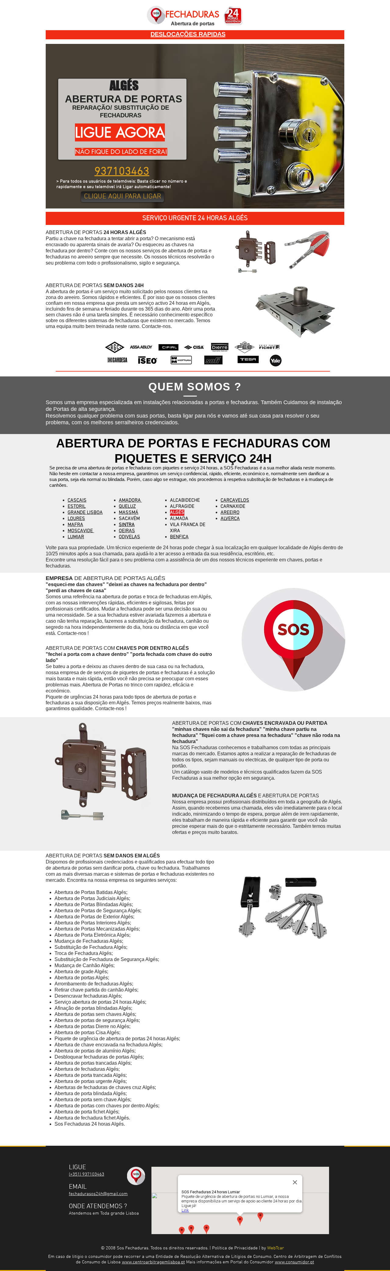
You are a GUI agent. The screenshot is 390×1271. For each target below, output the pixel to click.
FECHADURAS (192, 14)
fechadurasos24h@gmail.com (98, 1194)
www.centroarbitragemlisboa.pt (153, 1262)
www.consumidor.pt (294, 1262)
